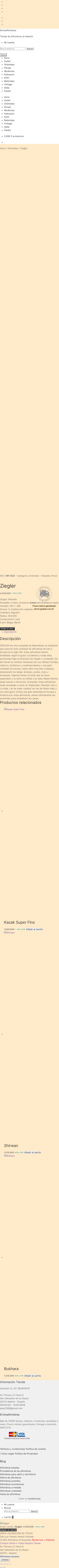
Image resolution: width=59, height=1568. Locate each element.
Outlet (7, 61)
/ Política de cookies (35, 1449)
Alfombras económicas (12, 1484)
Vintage (8, 84)
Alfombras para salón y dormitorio (18, 1474)
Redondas (9, 81)
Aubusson (9, 74)
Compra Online (8, 1543)
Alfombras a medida (10, 1487)
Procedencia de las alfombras (15, 1471)
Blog (6, 17)
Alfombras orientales (11, 1490)
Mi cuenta (9, 42)
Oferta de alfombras (10, 1477)
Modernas (9, 71)
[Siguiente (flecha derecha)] (4, 1567)
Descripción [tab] (10, 631)
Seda (6, 87)
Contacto (10, 8)
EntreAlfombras (8, 30)
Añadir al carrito (7, 629)
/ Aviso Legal (6, 1453)
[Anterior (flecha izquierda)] (1, 1567)
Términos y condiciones (12, 1449)
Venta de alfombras (10, 1494)
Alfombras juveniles (10, 1481)
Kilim (6, 77)
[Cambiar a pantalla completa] (4, 1563)
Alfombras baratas (9, 1467)
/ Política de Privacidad (25, 1453)
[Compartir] (7, 1563)
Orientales (9, 64)
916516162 (11, 1)
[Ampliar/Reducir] (1, 1563)
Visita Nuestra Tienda (29, 1543)
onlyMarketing (33, 1498)
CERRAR (5, 1560)
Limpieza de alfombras (17, 11)
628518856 (11, 5)
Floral (54, 575)
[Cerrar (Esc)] (10, 1563)
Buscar (30, 49)
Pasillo (7, 91)
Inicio (7, 58)
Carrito (8, 1517)
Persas (7, 67)
